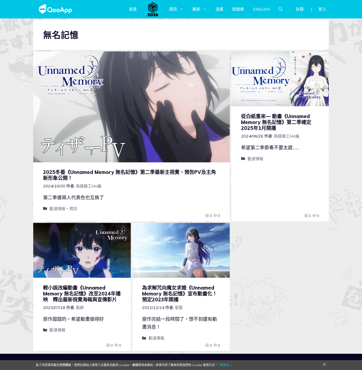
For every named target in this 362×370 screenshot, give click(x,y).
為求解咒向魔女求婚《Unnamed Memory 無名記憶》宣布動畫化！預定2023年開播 (179, 294)
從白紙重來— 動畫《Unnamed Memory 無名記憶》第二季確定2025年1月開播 (276, 122)
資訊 (173, 9)
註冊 (300, 9)
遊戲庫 (238, 9)
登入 (322, 9)
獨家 (196, 9)
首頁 (133, 9)
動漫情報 (57, 208)
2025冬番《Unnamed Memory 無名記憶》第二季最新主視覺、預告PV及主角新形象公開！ (129, 175)
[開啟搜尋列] (280, 9)
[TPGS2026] (153, 9)
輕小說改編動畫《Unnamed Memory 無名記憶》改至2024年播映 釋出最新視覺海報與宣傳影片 (82, 294)
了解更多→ (225, 365)
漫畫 (219, 9)
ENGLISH (261, 9)
